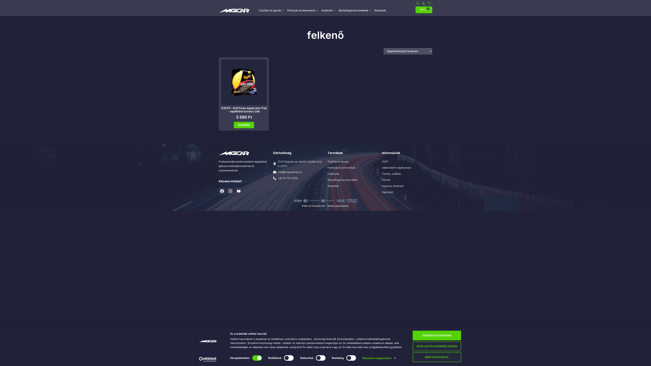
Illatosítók (380, 10)
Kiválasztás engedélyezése (437, 346)
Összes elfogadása (436, 335)
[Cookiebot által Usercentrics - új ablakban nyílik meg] (208, 359)
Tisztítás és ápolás (270, 10)
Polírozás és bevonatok (301, 10)
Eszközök (327, 10)
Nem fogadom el (437, 357)
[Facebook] (222, 191)
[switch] (289, 358)
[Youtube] (238, 191)
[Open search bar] (418, 3)
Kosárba (244, 125)
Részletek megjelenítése (376, 358)
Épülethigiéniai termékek (353, 10)
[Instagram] (230, 191)
